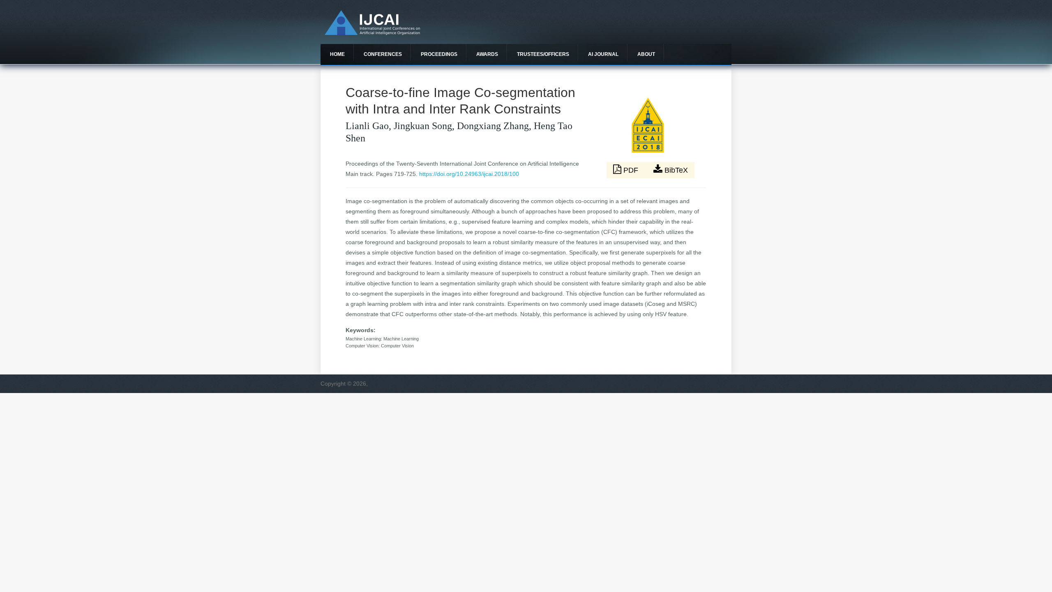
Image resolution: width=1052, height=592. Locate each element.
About (646, 54)
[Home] (372, 33)
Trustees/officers (543, 54)
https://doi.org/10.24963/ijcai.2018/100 (469, 174)
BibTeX (675, 170)
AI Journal (603, 54)
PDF (630, 170)
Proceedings (439, 54)
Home (337, 54)
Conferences (383, 54)
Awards (487, 54)
